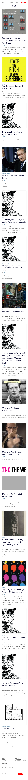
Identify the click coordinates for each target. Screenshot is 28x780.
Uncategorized (6, 129)
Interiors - (9, 729)
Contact (4, 758)
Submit (4, 759)
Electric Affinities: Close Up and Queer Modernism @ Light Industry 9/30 (12, 542)
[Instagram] (10, 767)
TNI (4, 45)
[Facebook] (3, 767)
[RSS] (12, 767)
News (3, 36)
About (3, 762)
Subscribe (24, 2)
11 (12, 746)
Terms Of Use (18, 762)
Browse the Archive (20, 760)
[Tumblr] (7, 767)
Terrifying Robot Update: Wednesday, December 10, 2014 (12, 267)
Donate (4, 760)
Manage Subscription (18, 759)
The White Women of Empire (13, 312)
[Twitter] (5, 767)
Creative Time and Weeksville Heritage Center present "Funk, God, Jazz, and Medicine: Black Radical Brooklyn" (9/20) (14, 358)
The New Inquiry (13, 2)
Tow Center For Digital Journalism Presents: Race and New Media (14, 40)
